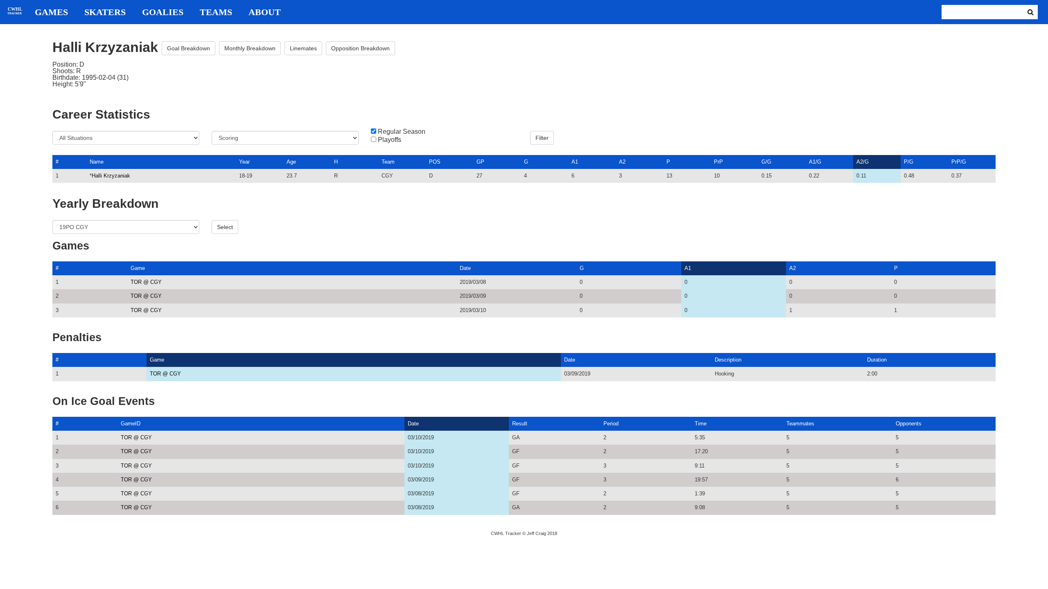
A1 (574, 162)
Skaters (105, 12)
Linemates (303, 48)
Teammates (800, 423)
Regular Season (401, 131)
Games (51, 12)
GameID (130, 423)
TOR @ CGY (146, 282)
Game (138, 268)
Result (519, 423)
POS (434, 162)
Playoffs (389, 140)
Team (388, 162)
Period (611, 423)
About (264, 12)
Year (244, 162)
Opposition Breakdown (360, 48)
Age (291, 162)
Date (465, 268)
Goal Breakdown (188, 48)
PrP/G (958, 162)
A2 (622, 162)
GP (480, 162)
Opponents (909, 423)
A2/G (862, 162)
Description (728, 360)
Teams (216, 12)
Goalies (162, 12)
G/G (766, 162)
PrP (718, 162)
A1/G (815, 162)
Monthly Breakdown (250, 48)
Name (97, 162)
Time (701, 423)
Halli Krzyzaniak (111, 176)
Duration (877, 360)
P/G (908, 162)
